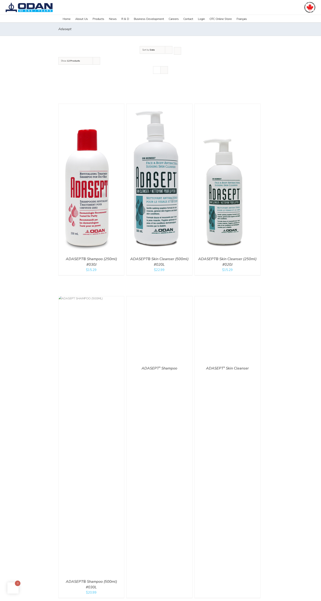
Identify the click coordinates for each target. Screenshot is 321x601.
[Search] (253, 18)
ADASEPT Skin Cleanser (227, 581)
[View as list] (164, 70)
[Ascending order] (177, 51)
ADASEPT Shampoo (159, 581)
